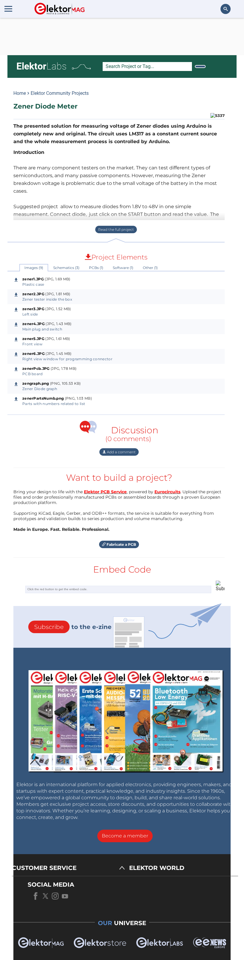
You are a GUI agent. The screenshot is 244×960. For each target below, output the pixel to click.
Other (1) (150, 267)
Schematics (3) (66, 267)
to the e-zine (73, 626)
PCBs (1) (96, 267)
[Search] (200, 66)
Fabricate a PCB (121, 544)
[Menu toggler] (8, 9)
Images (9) (33, 267)
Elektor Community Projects (60, 93)
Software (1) (123, 267)
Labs (41, 66)
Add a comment (121, 452)
